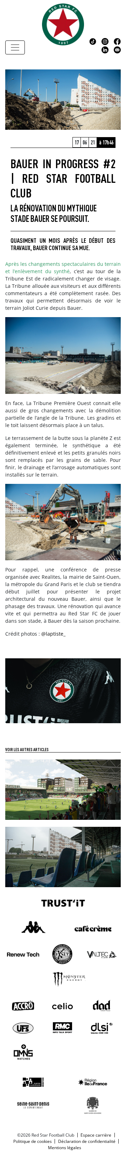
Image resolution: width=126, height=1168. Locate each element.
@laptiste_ (53, 633)
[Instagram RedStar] (105, 40)
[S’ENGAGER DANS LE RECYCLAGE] (63, 856)
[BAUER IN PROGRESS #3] (63, 789)
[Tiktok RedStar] (92, 40)
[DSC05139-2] (63, 690)
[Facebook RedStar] (117, 40)
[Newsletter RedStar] (117, 49)
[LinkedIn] (105, 49)
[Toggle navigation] (15, 47)
